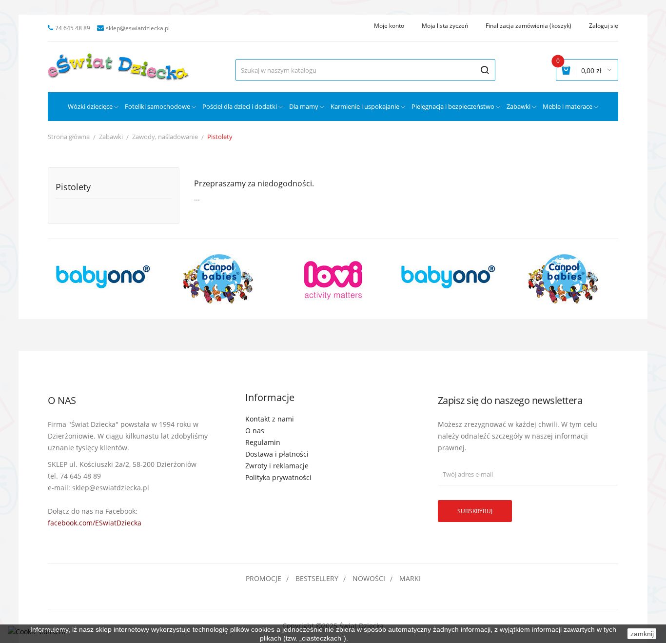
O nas (254, 430)
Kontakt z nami (269, 418)
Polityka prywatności (278, 477)
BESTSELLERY (316, 578)
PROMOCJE (263, 578)
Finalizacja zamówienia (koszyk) (528, 26)
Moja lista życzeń (445, 26)
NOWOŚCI (369, 578)
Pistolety (73, 187)
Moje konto (389, 26)
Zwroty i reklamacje (277, 465)
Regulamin (262, 442)
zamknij (642, 634)
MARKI (410, 578)
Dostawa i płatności (277, 454)
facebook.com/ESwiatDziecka (94, 522)
